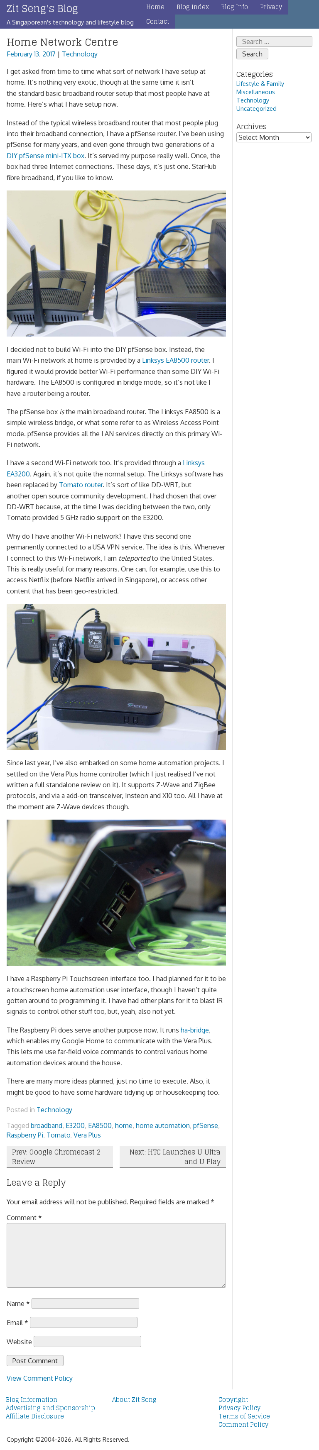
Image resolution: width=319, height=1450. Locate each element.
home (124, 1125)
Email (17, 1322)
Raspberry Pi (25, 1135)
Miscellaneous (255, 91)
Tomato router (81, 485)
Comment (24, 1217)
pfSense (205, 1125)
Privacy (271, 7)
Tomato (58, 1135)
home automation (163, 1125)
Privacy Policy (239, 1408)
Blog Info (234, 7)
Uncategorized (256, 108)
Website (19, 1342)
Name (18, 1303)
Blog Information (31, 1399)
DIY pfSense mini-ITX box (45, 155)
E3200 (75, 1125)
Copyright (233, 1399)
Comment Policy (243, 1424)
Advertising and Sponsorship (50, 1408)
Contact (157, 21)
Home (155, 7)
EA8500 (100, 1125)
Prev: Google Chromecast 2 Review (56, 1156)
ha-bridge (195, 1030)
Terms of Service (244, 1416)
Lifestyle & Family (260, 83)
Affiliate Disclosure (35, 1416)
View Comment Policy (40, 1378)
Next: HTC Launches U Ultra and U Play (175, 1156)
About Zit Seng (134, 1399)
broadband (46, 1125)
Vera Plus (87, 1135)
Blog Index (193, 7)
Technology (80, 54)
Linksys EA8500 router (175, 360)
